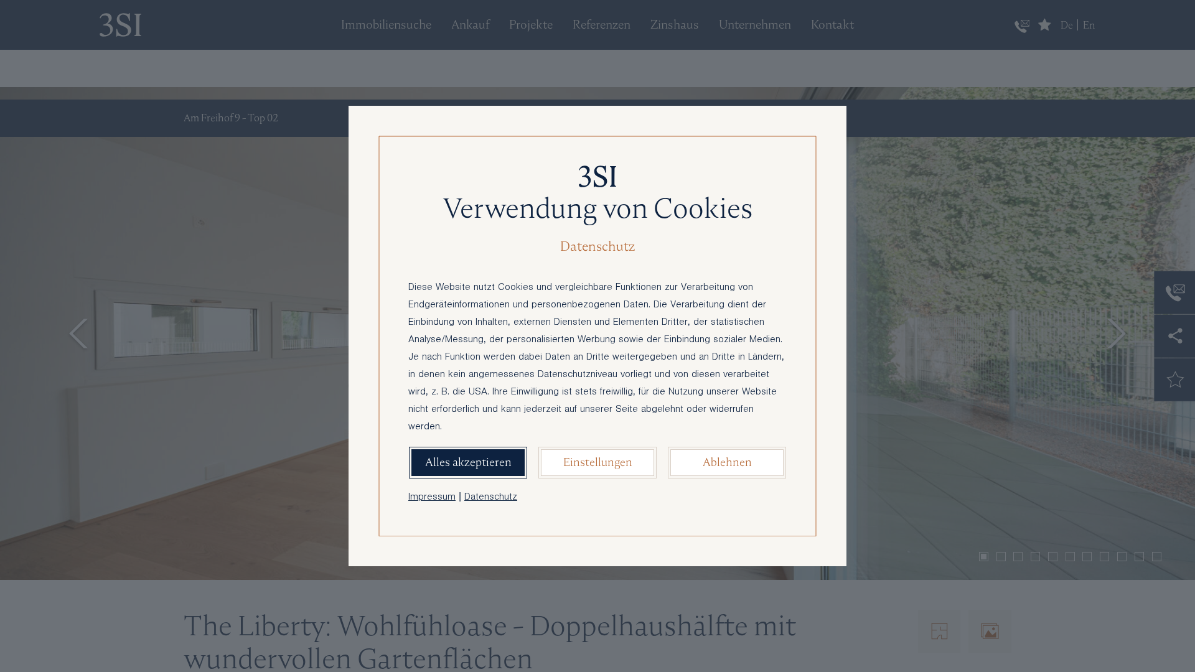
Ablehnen (727, 462)
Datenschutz (490, 498)
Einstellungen (597, 462)
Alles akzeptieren (468, 462)
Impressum (432, 498)
